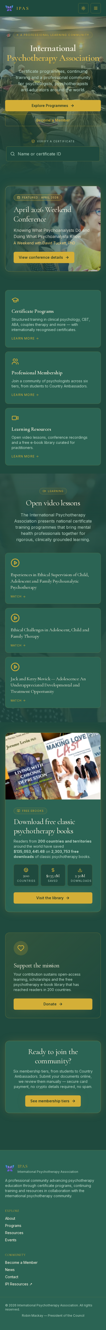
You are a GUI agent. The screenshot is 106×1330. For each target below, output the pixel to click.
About (10, 1218)
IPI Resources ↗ (18, 1284)
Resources (14, 1233)
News (10, 1269)
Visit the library (50, 898)
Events (10, 1240)
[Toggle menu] (96, 8)
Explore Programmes (50, 105)
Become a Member (53, 120)
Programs (13, 1225)
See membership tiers (49, 1101)
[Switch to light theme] (83, 8)
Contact (11, 1277)
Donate (50, 1004)
